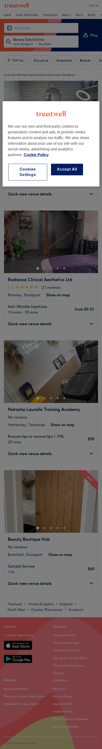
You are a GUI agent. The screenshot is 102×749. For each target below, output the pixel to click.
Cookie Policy (36, 155)
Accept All (67, 169)
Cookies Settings (27, 172)
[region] (51, 144)
